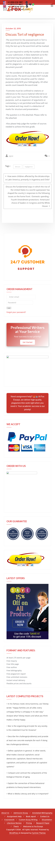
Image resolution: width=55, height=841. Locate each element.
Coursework (9, 820)
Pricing (29, 823)
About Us (5, 813)
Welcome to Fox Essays (33, 826)
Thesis (16, 826)
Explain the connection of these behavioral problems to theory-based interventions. (25, 785)
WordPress (14, 833)
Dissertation (47, 820)
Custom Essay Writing (28, 820)
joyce (10, 156)
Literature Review (14, 823)
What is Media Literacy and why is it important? (28, 793)
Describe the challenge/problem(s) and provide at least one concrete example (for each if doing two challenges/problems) (27, 740)
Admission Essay (21, 813)
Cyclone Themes (39, 833)
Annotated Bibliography (42, 813)
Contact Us (44, 816)
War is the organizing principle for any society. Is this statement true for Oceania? (27, 728)
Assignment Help (14, 816)
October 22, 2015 (13, 28)
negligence (29, 167)
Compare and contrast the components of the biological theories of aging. (27, 775)
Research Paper (42, 823)
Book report (31, 816)
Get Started (27, 342)
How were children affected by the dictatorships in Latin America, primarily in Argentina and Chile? (27, 178)
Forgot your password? (16, 312)
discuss (17, 167)
